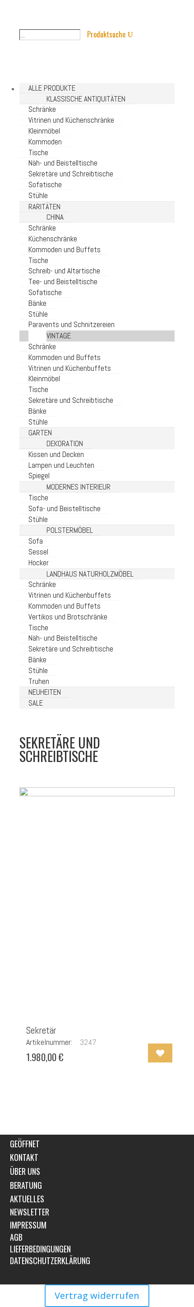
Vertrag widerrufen (97, 1295)
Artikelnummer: (49, 1042)
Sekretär (41, 1030)
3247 (88, 1042)
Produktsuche (106, 34)
